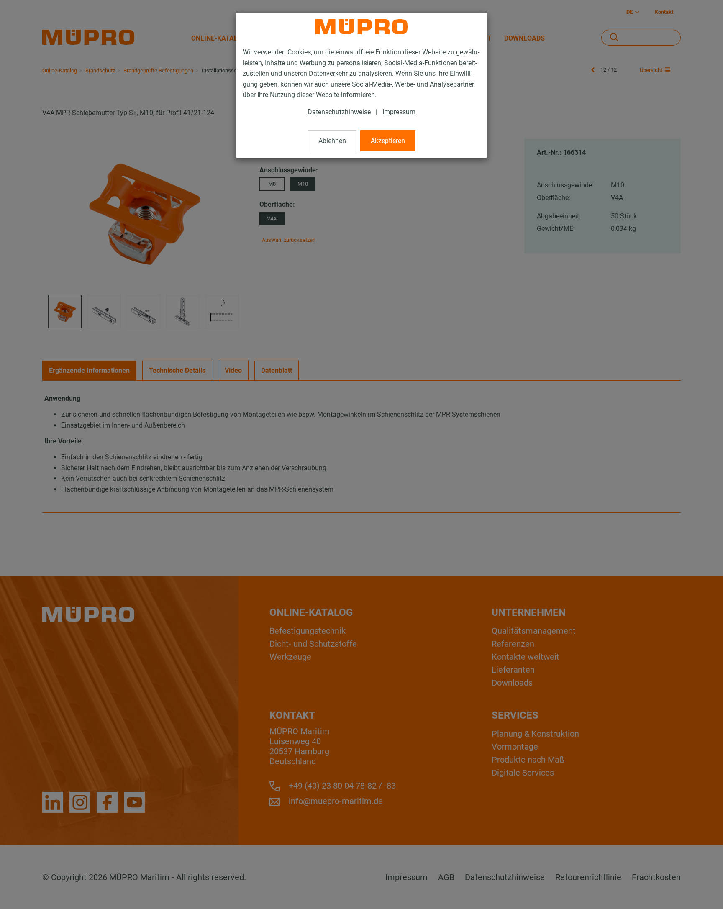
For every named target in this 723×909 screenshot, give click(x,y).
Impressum (398, 112)
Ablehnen (332, 141)
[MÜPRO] (361, 26)
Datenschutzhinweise (339, 112)
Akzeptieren (388, 141)
